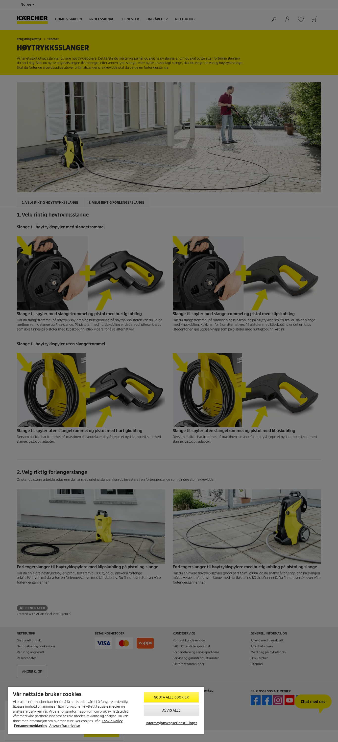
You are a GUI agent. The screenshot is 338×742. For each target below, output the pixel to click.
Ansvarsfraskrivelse (64, 726)
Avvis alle (171, 710)
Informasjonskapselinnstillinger (171, 723)
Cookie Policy (112, 721)
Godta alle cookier (171, 697)
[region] (106, 710)
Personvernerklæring (30, 726)
